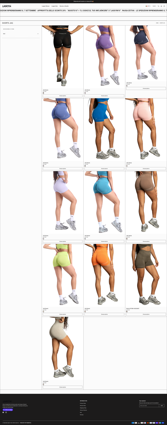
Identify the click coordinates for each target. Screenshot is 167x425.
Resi (81, 412)
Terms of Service (83, 410)
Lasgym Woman (45, 6)
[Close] (164, 1)
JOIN (162, 405)
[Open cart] (164, 6)
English (154, 6)
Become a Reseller (64, 6)
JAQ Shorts (45, 90)
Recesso (82, 414)
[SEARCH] (158, 6)
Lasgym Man (55, 6)
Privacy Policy (83, 403)
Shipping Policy (83, 407)
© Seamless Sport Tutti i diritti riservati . (11, 422)
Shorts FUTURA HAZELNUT (132, 308)
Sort (4, 33)
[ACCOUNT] (161, 6)
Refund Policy (83, 405)
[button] (3, 412)
